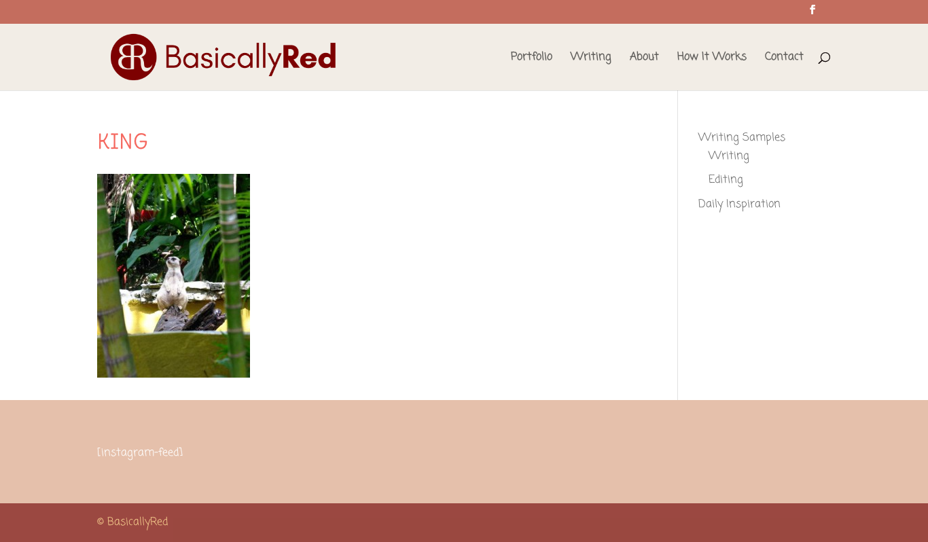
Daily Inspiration (739, 204)
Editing (726, 180)
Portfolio (531, 58)
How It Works (712, 58)
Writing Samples (741, 138)
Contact (784, 58)
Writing (591, 58)
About (644, 58)
